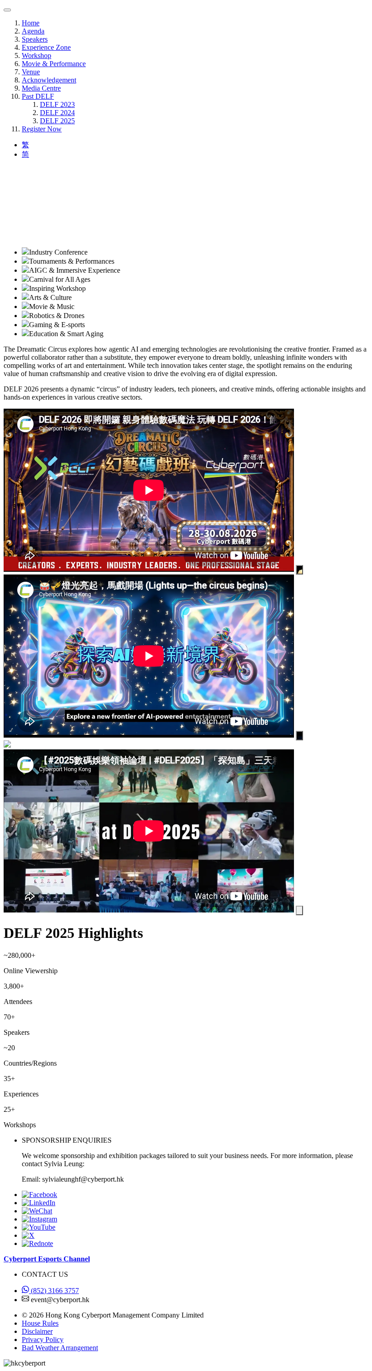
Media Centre (41, 88)
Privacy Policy (43, 1339)
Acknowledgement (49, 80)
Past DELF (38, 96)
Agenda (33, 31)
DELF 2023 (57, 104)
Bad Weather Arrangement (60, 1348)
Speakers (35, 39)
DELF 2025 (57, 121)
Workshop (36, 55)
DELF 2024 (57, 112)
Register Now (42, 129)
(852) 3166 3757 (54, 1290)
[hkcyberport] (37, 1211)
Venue (31, 72)
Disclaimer (37, 1331)
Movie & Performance (54, 64)
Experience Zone (46, 47)
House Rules (40, 1323)
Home (30, 23)
